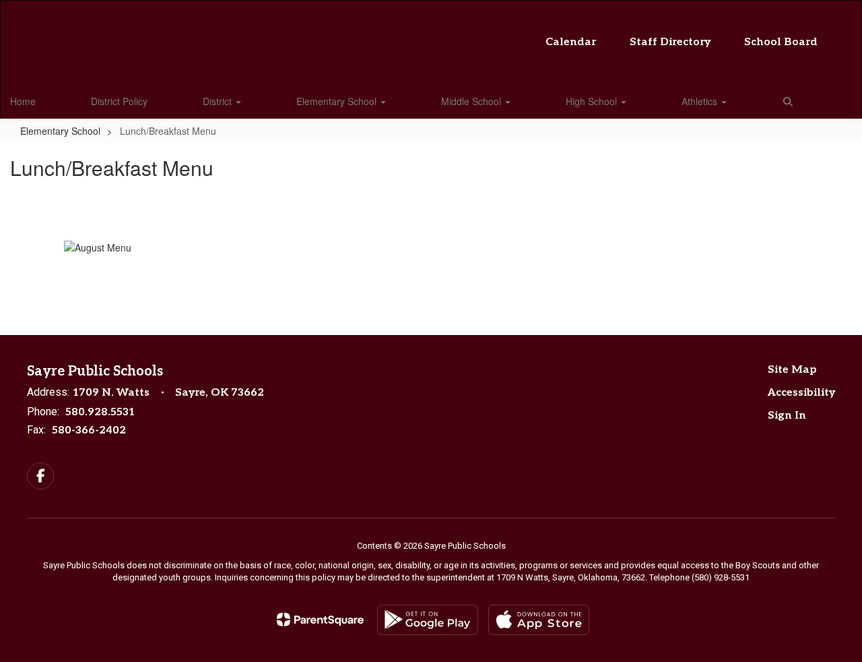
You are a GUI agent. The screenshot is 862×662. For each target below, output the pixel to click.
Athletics (701, 101)
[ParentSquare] (320, 619)
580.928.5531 (100, 412)
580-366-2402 (89, 430)
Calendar (570, 42)
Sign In (787, 415)
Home (23, 101)
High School (593, 101)
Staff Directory (670, 42)
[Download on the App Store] (538, 620)
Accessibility (801, 392)
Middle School (472, 101)
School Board (781, 42)
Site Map (792, 369)
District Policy (119, 101)
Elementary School (337, 101)
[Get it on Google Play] (427, 620)
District (218, 101)
